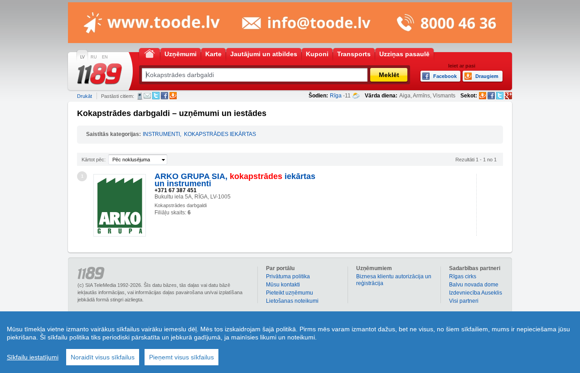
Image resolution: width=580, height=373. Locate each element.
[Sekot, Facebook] (491, 95)
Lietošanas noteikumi (292, 301)
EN (105, 57)
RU (94, 57)
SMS (140, 96)
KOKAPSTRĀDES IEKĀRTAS (220, 134)
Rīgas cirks (462, 276)
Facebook (164, 95)
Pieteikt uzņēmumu (289, 293)
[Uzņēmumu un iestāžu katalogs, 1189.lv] (99, 74)
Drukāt (84, 96)
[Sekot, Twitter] (499, 95)
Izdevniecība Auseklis (475, 293)
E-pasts (147, 95)
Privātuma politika (288, 276)
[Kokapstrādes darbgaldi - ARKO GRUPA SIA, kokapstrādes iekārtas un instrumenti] (119, 205)
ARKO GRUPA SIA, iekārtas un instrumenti (235, 180)
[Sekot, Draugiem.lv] (482, 95)
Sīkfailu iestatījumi (32, 357)
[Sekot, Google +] (508, 95)
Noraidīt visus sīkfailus (103, 357)
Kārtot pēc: (94, 159)
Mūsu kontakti (283, 284)
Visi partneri (463, 301)
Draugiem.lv (173, 95)
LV (82, 57)
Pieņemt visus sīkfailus (181, 357)
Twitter (156, 95)
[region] (290, 342)
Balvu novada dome (473, 284)
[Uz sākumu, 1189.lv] (149, 53)
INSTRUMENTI (161, 134)
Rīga (336, 95)
